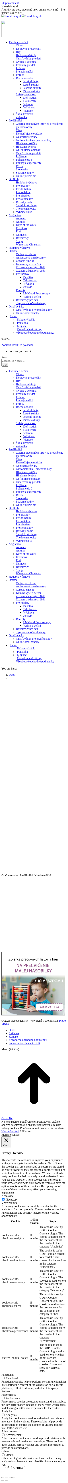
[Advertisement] (34, 717)
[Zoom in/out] (13, 1477)
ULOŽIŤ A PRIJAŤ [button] (13, 1467)
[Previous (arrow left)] (2, 1480)
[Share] (6, 1477)
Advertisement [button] (9, 1431)
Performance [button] (8, 1394)
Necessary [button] (7, 1195)
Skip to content (10, 3)
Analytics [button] (6, 1411)
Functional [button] (7, 1374)
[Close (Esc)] (2, 1477)
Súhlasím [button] (25, 1131)
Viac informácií (10, 1131)
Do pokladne (25, 344)
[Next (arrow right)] (6, 1480)
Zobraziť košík (9, 344)
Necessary (12, 1199)
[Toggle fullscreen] (10, 1477)
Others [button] (5, 1451)
